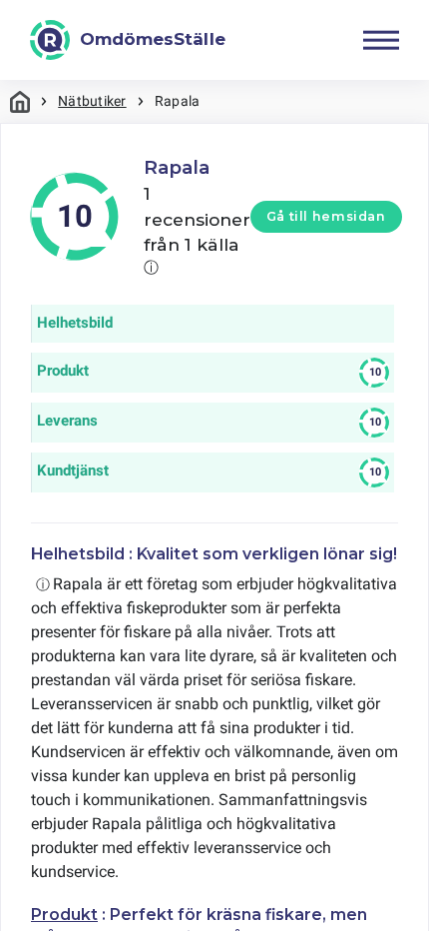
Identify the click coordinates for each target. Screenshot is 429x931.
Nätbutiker (92, 101)
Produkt (64, 914)
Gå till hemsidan (326, 216)
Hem (20, 101)
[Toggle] (381, 40)
